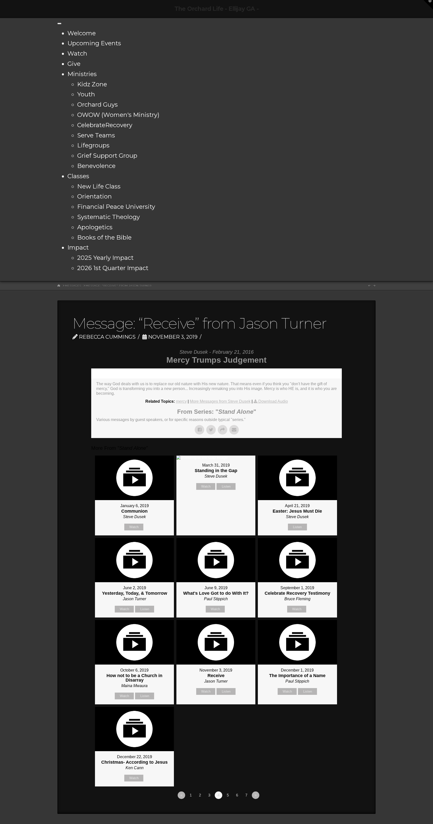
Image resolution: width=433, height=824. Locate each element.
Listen (226, 486)
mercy (181, 401)
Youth (86, 94)
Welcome (81, 33)
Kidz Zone (92, 84)
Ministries (82, 74)
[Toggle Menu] (59, 23)
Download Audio (273, 401)
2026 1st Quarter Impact (112, 268)
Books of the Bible (104, 237)
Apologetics (95, 227)
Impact (78, 247)
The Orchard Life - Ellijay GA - (216, 9)
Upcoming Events (94, 43)
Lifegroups (93, 145)
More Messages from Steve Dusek (220, 401)
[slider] (209, 373)
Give (73, 63)
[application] (216, 373)
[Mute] (321, 373)
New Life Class (99, 186)
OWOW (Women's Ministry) (118, 114)
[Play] (97, 373)
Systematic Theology (108, 217)
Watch (77, 53)
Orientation (94, 196)
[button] (428, 5)
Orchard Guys (97, 104)
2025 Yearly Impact (105, 257)
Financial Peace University (116, 206)
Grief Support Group (107, 155)
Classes (78, 176)
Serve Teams (96, 135)
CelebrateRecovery (104, 125)
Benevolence (96, 165)
